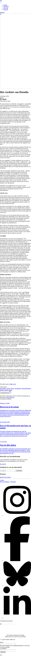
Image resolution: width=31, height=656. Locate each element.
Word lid (5, 9)
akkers (8, 388)
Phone (1, 642)
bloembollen (18, 388)
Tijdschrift (6, 6)
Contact (2, 480)
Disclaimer (13, 481)
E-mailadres (3, 648)
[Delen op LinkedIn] (4, 99)
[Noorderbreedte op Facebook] (17, 560)
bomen (10, 390)
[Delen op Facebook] (0, 99)
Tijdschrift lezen (10, 397)
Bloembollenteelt (26, 388)
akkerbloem (3, 388)
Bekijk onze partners (5, 477)
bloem (12, 388)
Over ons (5, 8)
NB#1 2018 (13, 384)
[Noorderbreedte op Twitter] (17, 585)
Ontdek (5, 5)
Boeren (6, 390)
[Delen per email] (5, 99)
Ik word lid (3, 464)
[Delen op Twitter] (2, 99)
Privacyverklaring (4, 481)
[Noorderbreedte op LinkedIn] (17, 618)
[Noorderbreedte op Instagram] (17, 515)
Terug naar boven (5, 392)
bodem (2, 390)
